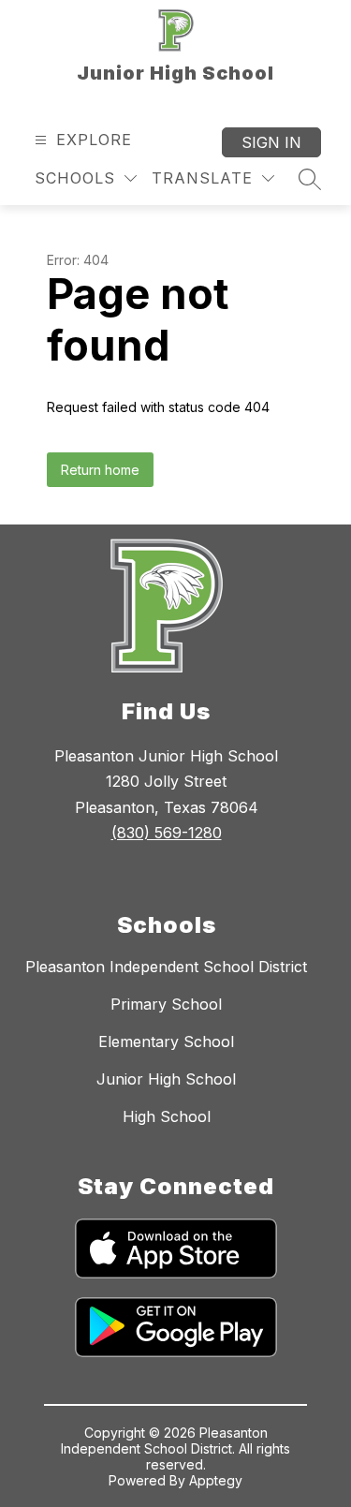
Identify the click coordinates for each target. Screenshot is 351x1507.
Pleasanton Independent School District (166, 966)
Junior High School (166, 1079)
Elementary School (166, 1041)
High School (167, 1116)
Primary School (166, 1004)
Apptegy (215, 1480)
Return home (100, 470)
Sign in (271, 142)
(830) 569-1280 (166, 832)
